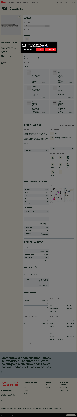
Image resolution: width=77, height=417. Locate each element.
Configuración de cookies (27, 49)
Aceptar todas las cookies (50, 49)
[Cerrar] (55, 43)
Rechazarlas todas (40, 49)
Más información (45, 46)
